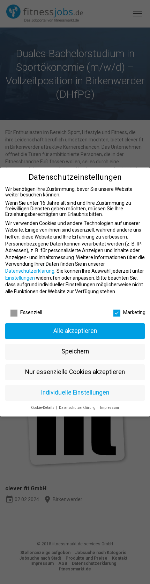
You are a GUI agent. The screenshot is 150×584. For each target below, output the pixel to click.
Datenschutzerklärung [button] (78, 407)
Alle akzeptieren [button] (75, 330)
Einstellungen (20, 278)
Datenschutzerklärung (29, 271)
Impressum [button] (109, 407)
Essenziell (31, 312)
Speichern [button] (75, 351)
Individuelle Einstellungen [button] (75, 392)
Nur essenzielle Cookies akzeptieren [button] (75, 371)
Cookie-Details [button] (43, 407)
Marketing (134, 312)
